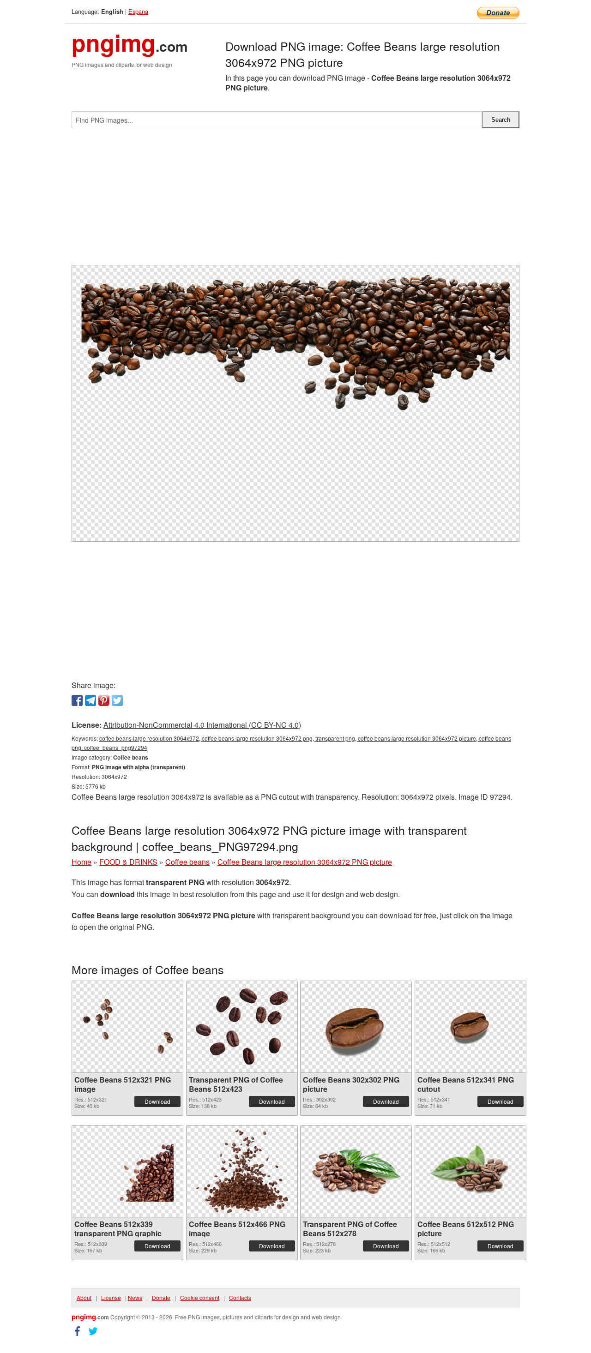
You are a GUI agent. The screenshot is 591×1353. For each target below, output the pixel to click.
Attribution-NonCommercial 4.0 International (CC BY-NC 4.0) (202, 724)
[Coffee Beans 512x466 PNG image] (242, 1171)
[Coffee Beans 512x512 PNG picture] (470, 1171)
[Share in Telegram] (90, 700)
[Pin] (103, 700)
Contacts (240, 1297)
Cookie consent (199, 1297)
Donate (161, 1297)
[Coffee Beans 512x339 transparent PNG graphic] (127, 1171)
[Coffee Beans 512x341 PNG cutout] (470, 1026)
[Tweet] (117, 700)
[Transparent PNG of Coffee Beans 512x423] (242, 1026)
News (135, 1297)
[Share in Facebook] (77, 700)
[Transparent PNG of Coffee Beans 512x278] (356, 1171)
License (111, 1297)
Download (157, 1101)
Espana (138, 11)
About (84, 1297)
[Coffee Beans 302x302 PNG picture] (356, 1027)
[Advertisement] (295, 200)
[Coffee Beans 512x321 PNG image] (127, 1026)
